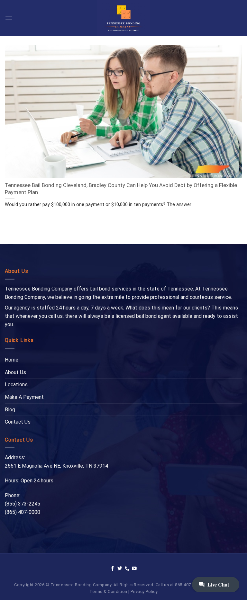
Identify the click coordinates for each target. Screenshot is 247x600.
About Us (15, 372)
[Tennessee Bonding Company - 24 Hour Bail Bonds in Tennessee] (123, 18)
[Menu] (9, 18)
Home (11, 360)
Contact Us (18, 422)
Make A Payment (24, 397)
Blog (10, 410)
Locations (16, 384)
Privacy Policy (144, 591)
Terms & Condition (108, 591)
